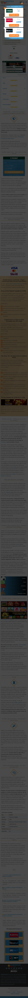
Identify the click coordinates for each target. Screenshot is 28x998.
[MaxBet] (9, 11)
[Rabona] (9, 20)
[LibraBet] (9, 30)
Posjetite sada (14, 14)
